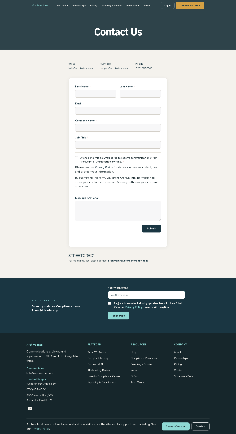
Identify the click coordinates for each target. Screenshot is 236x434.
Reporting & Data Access (101, 382)
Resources (138, 344)
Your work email (118, 287)
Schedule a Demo (190, 5)
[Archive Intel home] (40, 5)
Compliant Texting (97, 358)
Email (79, 103)
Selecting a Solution (111, 5)
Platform (94, 344)
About (147, 5)
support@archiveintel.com (114, 68)
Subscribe (119, 315)
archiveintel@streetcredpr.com (128, 260)
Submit (151, 228)
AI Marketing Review (98, 370)
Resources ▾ (133, 5)
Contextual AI (95, 364)
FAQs (134, 376)
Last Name (127, 86)
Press (134, 370)
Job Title (81, 137)
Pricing (93, 5)
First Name (83, 86)
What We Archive (97, 352)
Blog (133, 352)
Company (180, 344)
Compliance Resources (144, 358)
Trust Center (138, 382)
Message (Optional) (87, 197)
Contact (178, 370)
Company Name (86, 120)
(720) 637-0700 (144, 68)
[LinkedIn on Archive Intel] (30, 408)
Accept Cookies (175, 426)
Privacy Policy (104, 167)
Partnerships (79, 5)
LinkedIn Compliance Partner (103, 376)
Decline (200, 426)
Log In (167, 5)
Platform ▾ (62, 5)
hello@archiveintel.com (81, 68)
